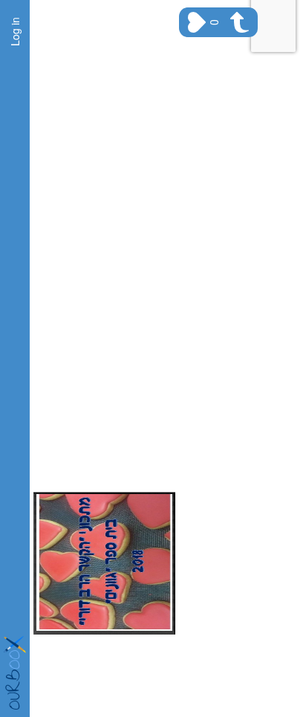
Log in (14, 31)
